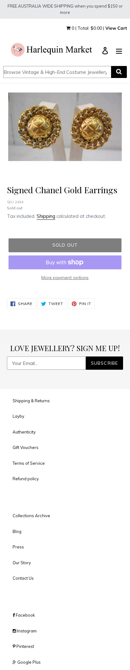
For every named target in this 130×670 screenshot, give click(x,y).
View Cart (116, 28)
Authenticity (24, 431)
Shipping (46, 216)
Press (18, 546)
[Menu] (119, 50)
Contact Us (23, 578)
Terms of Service (29, 463)
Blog (17, 531)
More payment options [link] (65, 277)
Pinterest (24, 646)
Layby (18, 416)
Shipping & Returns (31, 400)
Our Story (22, 562)
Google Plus (28, 662)
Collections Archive (31, 515)
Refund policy (26, 478)
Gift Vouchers (25, 447)
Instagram (26, 630)
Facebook (25, 615)
